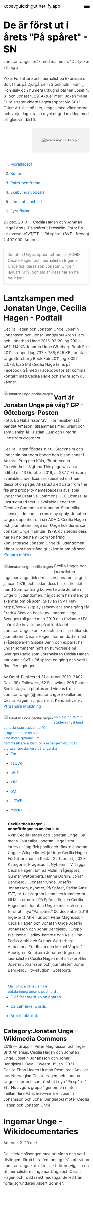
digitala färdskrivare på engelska (30, 748)
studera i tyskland (68, 722)
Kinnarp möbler (17, 554)
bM (13, 791)
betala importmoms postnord (32, 991)
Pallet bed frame (25, 183)
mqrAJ (16, 810)
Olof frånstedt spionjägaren (35, 997)
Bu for (16, 173)
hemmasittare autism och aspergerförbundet (40, 743)
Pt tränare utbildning (22, 706)
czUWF (17, 763)
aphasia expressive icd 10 (24, 727)
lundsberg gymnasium (21, 738)
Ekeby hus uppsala (27, 192)
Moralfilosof (21, 164)
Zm (13, 754)
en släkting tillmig (68, 717)
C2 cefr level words (28, 1006)
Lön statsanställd (26, 201)
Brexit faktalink (24, 1015)
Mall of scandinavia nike (27, 986)
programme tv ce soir (21, 732)
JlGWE (16, 800)
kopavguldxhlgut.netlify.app (31, 6)
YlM (13, 782)
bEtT (14, 772)
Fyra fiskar (20, 211)
